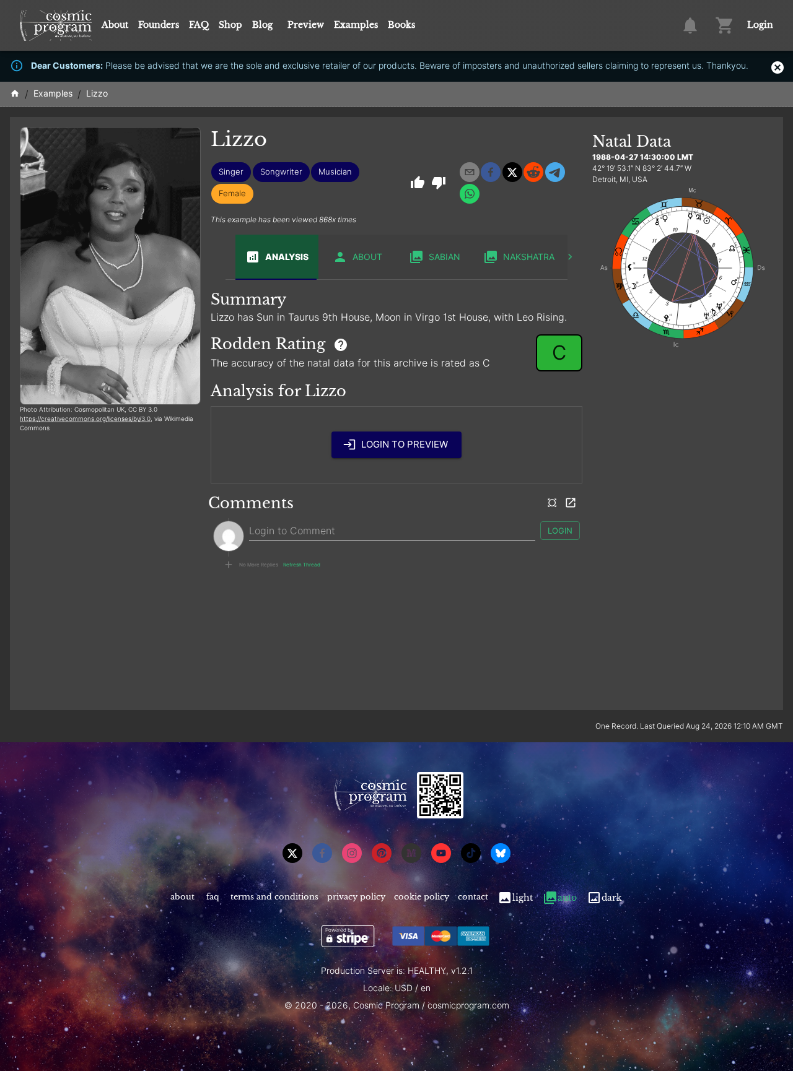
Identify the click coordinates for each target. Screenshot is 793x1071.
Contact (473, 896)
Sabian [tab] (444, 256)
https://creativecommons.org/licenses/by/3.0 (85, 418)
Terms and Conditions (274, 896)
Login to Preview (404, 444)
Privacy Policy (356, 896)
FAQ (199, 24)
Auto (567, 897)
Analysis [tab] (287, 256)
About (115, 24)
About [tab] (367, 256)
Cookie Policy (421, 896)
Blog (262, 24)
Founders (158, 24)
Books (401, 24)
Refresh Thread (301, 565)
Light (522, 897)
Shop (230, 24)
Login (760, 24)
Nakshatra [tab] (528, 256)
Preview (305, 24)
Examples (356, 24)
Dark (612, 897)
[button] (231, 172)
